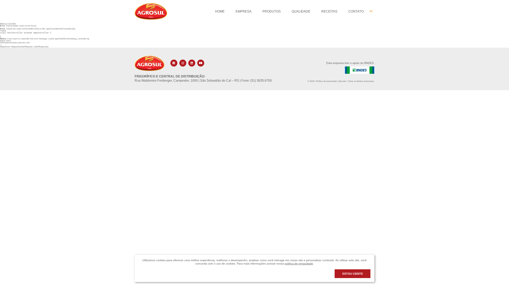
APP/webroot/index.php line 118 (15, 43)
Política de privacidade (326, 81)
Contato (356, 11)
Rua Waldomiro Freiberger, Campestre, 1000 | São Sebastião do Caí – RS (187, 80)
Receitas (329, 11)
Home (220, 11)
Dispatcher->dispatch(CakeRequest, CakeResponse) (24, 47)
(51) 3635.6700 (261, 80)
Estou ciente (352, 273)
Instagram (182, 63)
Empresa (244, 11)
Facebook (173, 63)
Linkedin (191, 63)
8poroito (342, 81)
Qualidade (301, 11)
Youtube (200, 63)
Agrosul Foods (151, 11)
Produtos (271, 11)
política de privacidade (299, 263)
